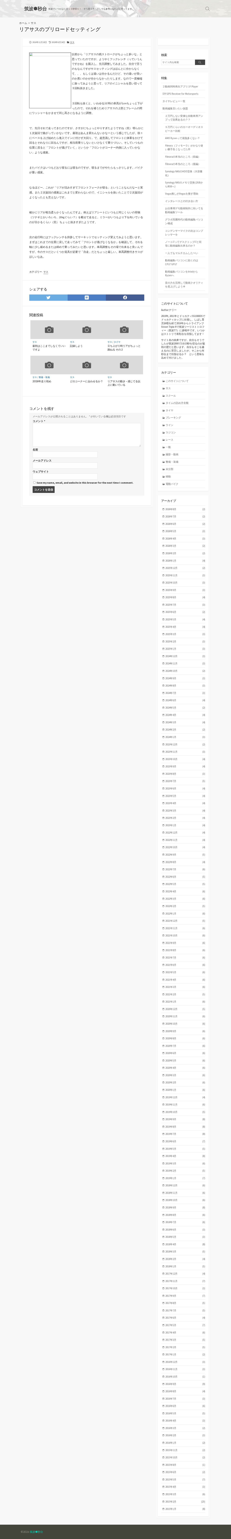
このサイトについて (177, 381)
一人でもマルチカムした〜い (181, 253)
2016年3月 (185, 1428)
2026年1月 (185, 560)
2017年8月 (185, 1303)
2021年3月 (185, 987)
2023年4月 (185, 803)
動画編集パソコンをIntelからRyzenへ (181, 273)
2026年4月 (185, 538)
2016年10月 (185, 1376)
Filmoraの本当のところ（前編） (183, 156)
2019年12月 (185, 1097)
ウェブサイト (41, 471)
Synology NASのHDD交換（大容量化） (183, 173)
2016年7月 (185, 1398)
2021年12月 (185, 920)
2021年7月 (185, 957)
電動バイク (172, 483)
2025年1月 (185, 648)
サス (33, 22)
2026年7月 (185, 516)
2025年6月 (185, 612)
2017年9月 (185, 1295)
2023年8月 (185, 773)
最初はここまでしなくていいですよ (48, 347)
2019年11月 (185, 1104)
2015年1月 (185, 1508)
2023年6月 (185, 788)
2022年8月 (185, 862)
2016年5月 (185, 1413)
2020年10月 (185, 1023)
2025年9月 (185, 590)
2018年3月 (185, 1251)
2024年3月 (185, 722)
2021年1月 (185, 1001)
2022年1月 (185, 913)
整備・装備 (44, 377)
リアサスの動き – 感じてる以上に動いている (124, 383)
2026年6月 (185, 523)
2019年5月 (185, 1148)
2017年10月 (185, 1288)
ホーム (23, 22)
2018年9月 (185, 1207)
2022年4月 (185, 891)
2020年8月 (185, 1038)
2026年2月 (185, 553)
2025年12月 (185, 568)
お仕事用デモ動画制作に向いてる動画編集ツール (184, 210)
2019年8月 (185, 1126)
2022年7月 (185, 869)
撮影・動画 (172, 454)
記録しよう (76, 345)
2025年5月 (185, 619)
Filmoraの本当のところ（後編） (183, 164)
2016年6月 (185, 1406)
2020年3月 (185, 1075)
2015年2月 (185, 1501)
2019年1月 (185, 1178)
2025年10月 (185, 582)
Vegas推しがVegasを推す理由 (181, 193)
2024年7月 (185, 693)
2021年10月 (185, 935)
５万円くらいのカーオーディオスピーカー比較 (184, 128)
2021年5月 (185, 972)
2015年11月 (185, 1450)
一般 (168, 447)
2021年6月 (185, 964)
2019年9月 (185, 1119)
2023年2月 (185, 817)
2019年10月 (185, 1112)
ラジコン (171, 432)
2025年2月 (185, 641)
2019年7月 (185, 1134)
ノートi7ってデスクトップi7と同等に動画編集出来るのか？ (183, 243)
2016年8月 (185, 1391)
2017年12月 (185, 1273)
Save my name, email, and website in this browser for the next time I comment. (85, 482)
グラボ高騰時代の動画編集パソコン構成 (184, 221)
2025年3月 (185, 634)
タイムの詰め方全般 (177, 402)
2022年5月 (185, 884)
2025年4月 (185, 626)
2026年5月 (185, 531)
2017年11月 (185, 1281)
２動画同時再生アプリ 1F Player (180, 86)
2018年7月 (185, 1222)
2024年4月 (185, 715)
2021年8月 (185, 950)
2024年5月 (185, 707)
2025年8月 (185, 597)
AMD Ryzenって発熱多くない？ (182, 138)
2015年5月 (185, 1479)
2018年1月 (185, 1266)
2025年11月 (185, 575)
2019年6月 (185, 1141)
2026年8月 (185, 509)
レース (169, 439)
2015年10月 (185, 1457)
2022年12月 (185, 832)
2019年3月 (185, 1163)
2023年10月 (185, 759)
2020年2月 (185, 1082)
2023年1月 (185, 825)
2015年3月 (185, 1494)
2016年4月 (185, 1420)
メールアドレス (42, 460)
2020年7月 (185, 1045)
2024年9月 (185, 678)
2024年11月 (185, 663)
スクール (171, 395)
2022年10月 (185, 847)
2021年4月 (185, 979)
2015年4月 (185, 1486)
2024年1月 (185, 737)
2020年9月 (185, 1031)
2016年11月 (185, 1369)
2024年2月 (185, 729)
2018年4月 (185, 1244)
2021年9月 (185, 942)
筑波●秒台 (36, 1531)
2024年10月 (185, 670)
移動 (168, 476)
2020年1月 (185, 1089)
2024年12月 (185, 656)
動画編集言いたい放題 (175, 108)
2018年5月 (185, 1236)
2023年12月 (185, 744)
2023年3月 (185, 810)
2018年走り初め (41, 381)
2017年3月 (185, 1339)
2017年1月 (185, 1354)
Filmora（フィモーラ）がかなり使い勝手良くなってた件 (184, 147)
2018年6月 (185, 1229)
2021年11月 (185, 928)
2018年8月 (185, 1215)
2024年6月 (185, 700)
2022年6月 (185, 876)
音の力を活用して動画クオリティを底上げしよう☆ (184, 284)
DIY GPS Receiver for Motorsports (180, 93)
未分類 (169, 469)
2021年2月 (185, 994)
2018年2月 (185, 1259)
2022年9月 (185, 854)
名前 (35, 449)
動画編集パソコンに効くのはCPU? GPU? (181, 262)
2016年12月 (185, 1362)
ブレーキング (173, 417)
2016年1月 (185, 1442)
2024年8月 (185, 685)
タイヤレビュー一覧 (174, 101)
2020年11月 (185, 1016)
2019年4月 (185, 1156)
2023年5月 (185, 796)
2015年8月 (185, 1464)
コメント (39, 421)
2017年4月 (185, 1332)
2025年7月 (185, 604)
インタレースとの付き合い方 (181, 201)
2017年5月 (185, 1325)
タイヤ (117, 342)
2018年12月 (185, 1185)
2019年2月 (185, 1170)
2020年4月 (185, 1067)
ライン (169, 425)
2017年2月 (185, 1347)
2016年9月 (185, 1384)
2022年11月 (185, 840)
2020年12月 (185, 1009)
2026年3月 (185, 545)
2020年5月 (185, 1060)
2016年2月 (185, 1435)
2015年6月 (185, 1472)
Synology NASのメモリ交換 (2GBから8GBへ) (184, 184)
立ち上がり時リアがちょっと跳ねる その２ (124, 347)
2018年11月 (185, 1192)
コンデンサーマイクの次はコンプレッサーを (184, 232)
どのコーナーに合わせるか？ (86, 381)
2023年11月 (185, 751)
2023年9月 (185, 766)
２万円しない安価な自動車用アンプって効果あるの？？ (184, 117)
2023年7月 (185, 781)
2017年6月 (185, 1317)
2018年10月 (185, 1200)
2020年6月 (185, 1053)
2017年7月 (185, 1310)
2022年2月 (185, 906)
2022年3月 (185, 898)
